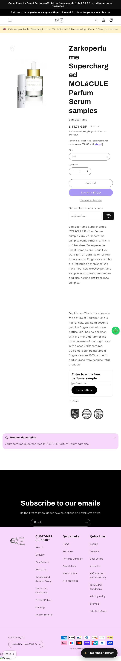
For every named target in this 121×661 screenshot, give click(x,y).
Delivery (39, 555)
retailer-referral (44, 615)
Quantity (73, 165)
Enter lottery (84, 390)
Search (39, 547)
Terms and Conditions (41, 590)
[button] (10, 20)
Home (66, 544)
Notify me (108, 216)
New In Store (70, 573)
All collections (70, 581)
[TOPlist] (6, 658)
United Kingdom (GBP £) (24, 644)
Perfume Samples (73, 559)
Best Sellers (42, 562)
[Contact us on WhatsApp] (115, 330)
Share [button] (76, 401)
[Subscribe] (86, 523)
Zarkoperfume (78, 119)
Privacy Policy (43, 600)
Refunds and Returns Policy (43, 579)
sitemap (40, 607)
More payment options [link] (91, 200)
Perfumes (68, 551)
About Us (40, 570)
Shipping (87, 132)
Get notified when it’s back (86, 208)
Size (71, 150)
